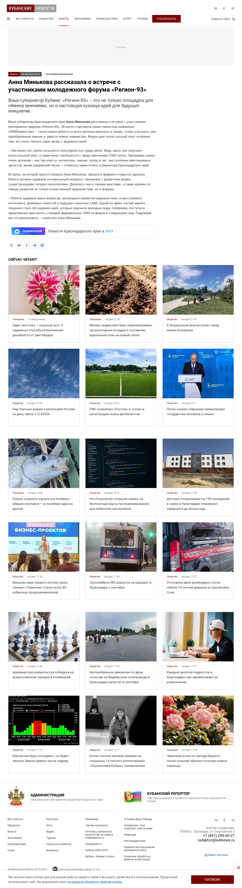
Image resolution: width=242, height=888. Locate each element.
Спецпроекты (166, 18)
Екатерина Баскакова (59, 74)
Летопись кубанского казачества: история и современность (99, 834)
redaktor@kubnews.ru (216, 840)
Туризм (142, 18)
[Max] (42, 245)
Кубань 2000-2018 (96, 850)
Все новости (25, 18)
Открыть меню (9, 19)
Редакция (130, 834)
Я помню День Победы (138, 819)
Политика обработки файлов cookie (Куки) (137, 858)
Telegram (232, 8)
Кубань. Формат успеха (99, 856)
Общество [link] (172, 319)
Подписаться (32, 231)
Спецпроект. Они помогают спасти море (138, 827)
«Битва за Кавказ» (97, 825)
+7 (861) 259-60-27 (219, 835)
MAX (109, 231)
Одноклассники (224, 8)
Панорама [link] (18, 319)
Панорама (91, 819)
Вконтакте (215, 8)
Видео (50, 831)
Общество (46, 18)
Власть (64, 18)
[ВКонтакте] (19, 245)
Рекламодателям (134, 840)
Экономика (82, 18)
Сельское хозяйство (58, 844)
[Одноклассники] (27, 245)
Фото (49, 825)
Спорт (127, 18)
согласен (212, 879)
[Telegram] (34, 245)
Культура (52, 819)
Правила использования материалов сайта (139, 849)
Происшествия (107, 18)
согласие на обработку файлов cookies (94, 882)
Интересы (52, 850)
